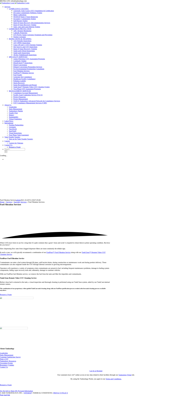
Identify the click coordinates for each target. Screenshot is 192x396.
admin (18, 200)
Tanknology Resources (8, 361)
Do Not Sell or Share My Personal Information (16, 391)
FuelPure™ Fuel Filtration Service (58, 252)
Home (2, 202)
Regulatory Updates (7, 365)
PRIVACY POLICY (60, 393)
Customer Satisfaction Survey (10, 357)
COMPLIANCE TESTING (19, 9)
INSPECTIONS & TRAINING (20, 39)
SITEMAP (28, 393)
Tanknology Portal (124, 375)
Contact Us (4, 367)
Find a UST (4, 359)
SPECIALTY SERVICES (18, 57)
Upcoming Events (6, 363)
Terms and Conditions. (114, 379)
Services (9, 202)
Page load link (5, 395)
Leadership (4, 353)
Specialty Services (20, 202)
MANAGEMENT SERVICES (20, 91)
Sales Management (6, 355)
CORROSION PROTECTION (20, 29)
